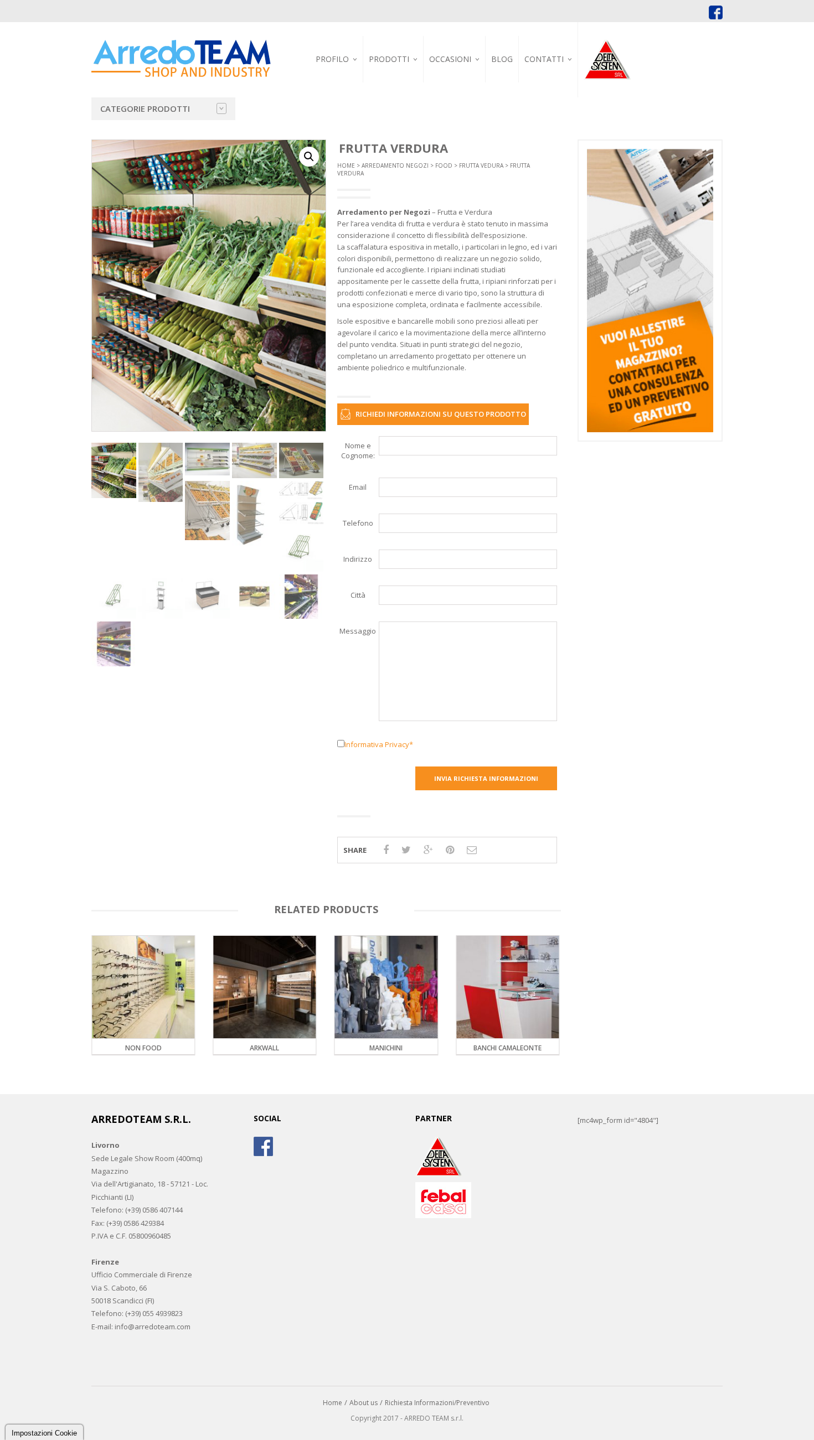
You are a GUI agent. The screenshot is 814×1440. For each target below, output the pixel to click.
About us (363, 1402)
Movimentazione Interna (501, 89)
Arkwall (171, 1048)
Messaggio (357, 631)
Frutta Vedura (481, 165)
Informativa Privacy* (378, 744)
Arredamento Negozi (395, 165)
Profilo (332, 59)
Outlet (446, 96)
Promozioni (454, 84)
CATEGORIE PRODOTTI (145, 108)
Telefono (358, 523)
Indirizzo (357, 559)
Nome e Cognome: (358, 451)
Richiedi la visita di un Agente (565, 120)
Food (443, 165)
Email (358, 487)
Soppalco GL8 (496, 127)
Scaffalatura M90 (503, 132)
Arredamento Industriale (396, 87)
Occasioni (450, 59)
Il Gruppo (327, 96)
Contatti (544, 59)
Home (346, 165)
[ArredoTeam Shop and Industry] (181, 49)
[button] (309, 157)
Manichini (293, 1048)
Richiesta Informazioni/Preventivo (437, 1402)
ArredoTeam (331, 84)
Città (358, 595)
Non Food (536, 1048)
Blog (502, 59)
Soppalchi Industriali (409, 125)
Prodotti (389, 59)
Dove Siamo (548, 84)
